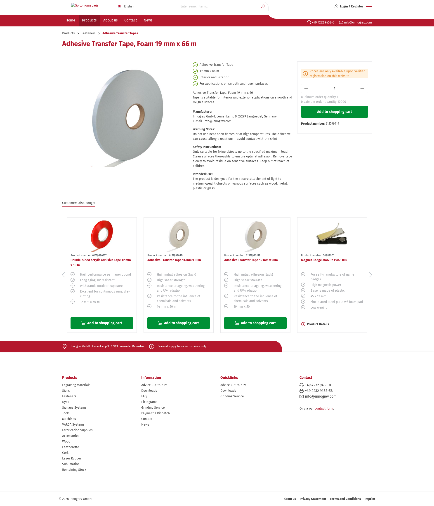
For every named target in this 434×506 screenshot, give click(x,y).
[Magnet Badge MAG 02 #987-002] (332, 235)
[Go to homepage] (84, 5)
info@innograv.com (357, 22)
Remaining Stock (74, 470)
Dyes (65, 402)
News (145, 424)
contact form (324, 408)
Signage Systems (74, 408)
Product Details (318, 324)
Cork (65, 453)
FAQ (144, 396)
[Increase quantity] (362, 88)
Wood (66, 441)
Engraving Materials (76, 385)
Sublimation (71, 464)
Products (69, 377)
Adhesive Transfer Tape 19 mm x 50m (251, 260)
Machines (69, 419)
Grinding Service (153, 408)
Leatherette (70, 447)
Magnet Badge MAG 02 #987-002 (324, 260)
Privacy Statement (313, 499)
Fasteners (69, 396)
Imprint (370, 499)
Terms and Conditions (345, 499)
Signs (66, 391)
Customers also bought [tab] (78, 203)
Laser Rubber (71, 458)
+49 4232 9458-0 (323, 22)
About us (290, 499)
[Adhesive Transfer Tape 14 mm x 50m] (178, 235)
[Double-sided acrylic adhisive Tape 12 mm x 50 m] (102, 235)
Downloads (149, 391)
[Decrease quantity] (306, 88)
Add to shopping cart (334, 112)
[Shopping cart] (369, 6)
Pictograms (149, 402)
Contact (146, 419)
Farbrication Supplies (77, 430)
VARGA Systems (73, 424)
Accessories (70, 436)
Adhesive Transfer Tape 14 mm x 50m (174, 260)
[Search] (263, 6)
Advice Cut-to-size (154, 385)
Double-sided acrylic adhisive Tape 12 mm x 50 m (101, 262)
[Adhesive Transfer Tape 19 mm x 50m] (255, 235)
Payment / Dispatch (155, 413)
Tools (66, 413)
